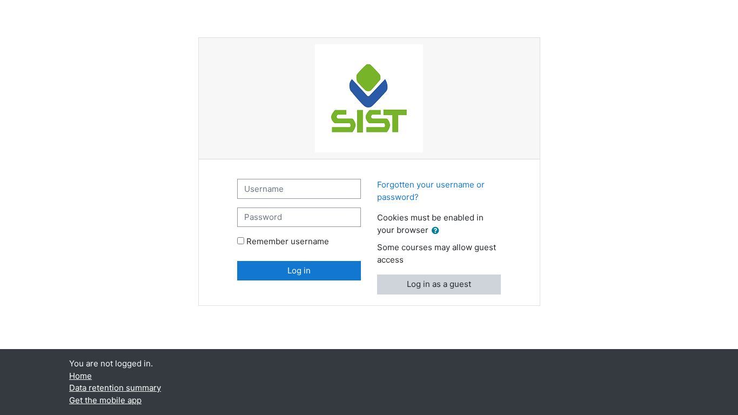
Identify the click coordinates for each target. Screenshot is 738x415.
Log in (299, 270)
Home (80, 376)
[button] (438, 231)
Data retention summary (115, 388)
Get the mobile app (105, 400)
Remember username (287, 241)
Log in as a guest (439, 284)
